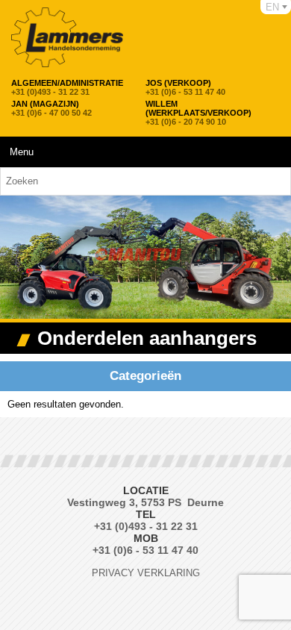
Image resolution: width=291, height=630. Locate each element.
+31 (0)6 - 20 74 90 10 (198, 112)
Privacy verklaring (146, 572)
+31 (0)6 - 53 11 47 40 (185, 87)
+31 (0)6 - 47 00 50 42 (51, 108)
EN (272, 7)
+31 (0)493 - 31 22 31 (67, 87)
